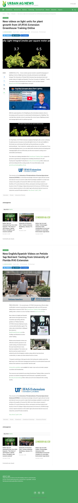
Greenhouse (9, 9)
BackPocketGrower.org (15, 332)
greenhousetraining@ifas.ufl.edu (17, 165)
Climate (48, 9)
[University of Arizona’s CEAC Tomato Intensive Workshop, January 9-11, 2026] (26, 217)
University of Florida (20, 195)
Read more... (26, 481)
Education (53, 9)
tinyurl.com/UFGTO (14, 83)
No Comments (35, 32)
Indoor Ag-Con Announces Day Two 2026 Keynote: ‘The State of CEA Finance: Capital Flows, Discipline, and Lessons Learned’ (10, 228)
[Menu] (3, 9)
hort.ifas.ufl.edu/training (34, 160)
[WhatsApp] (4, 92)
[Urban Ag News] (20, 4)
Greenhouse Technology (28, 419)
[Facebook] (4, 77)
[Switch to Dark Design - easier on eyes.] (75, 9)
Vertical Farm (17, 9)
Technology (31, 9)
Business (24, 9)
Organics (60, 9)
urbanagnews (8, 32)
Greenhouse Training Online (36, 156)
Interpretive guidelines (15, 367)
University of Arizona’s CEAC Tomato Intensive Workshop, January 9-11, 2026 (25, 226)
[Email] (4, 88)
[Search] (73, 9)
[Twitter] (4, 80)
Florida (11, 195)
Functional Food (40, 9)
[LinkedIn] (4, 84)
